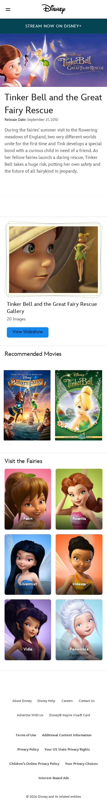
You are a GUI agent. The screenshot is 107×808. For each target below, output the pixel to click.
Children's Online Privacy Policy (34, 764)
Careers (67, 701)
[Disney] (54, 9)
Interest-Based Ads (54, 778)
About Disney (22, 701)
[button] (8, 9)
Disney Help (46, 701)
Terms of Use (26, 735)
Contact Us (87, 701)
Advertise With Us (30, 715)
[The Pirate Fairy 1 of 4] (27, 405)
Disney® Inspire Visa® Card (69, 715)
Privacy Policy (28, 749)
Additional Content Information (67, 735)
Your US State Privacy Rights (67, 749)
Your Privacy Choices (81, 764)
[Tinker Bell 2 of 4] (78, 405)
